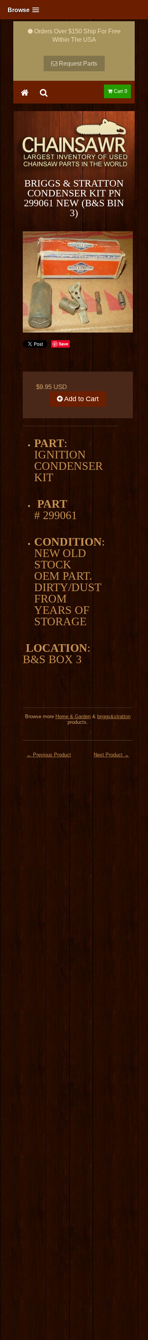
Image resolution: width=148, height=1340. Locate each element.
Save (63, 344)
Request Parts (77, 63)
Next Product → (111, 755)
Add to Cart (81, 399)
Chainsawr (74, 149)
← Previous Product (49, 755)
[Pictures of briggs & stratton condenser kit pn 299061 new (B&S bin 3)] (78, 281)
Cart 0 (119, 91)
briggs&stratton (114, 716)
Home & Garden (73, 716)
